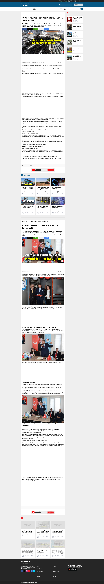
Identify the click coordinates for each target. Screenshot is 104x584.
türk (51, 507)
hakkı (40, 507)
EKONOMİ (27, 13)
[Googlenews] (31, 571)
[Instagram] (27, 571)
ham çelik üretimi (26, 165)
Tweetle (31, 28)
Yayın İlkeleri (39, 568)
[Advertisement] (43, 57)
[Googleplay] (34, 571)
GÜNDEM (27, 221)
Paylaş (25, 28)
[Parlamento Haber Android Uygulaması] (72, 570)
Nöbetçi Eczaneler (56, 571)
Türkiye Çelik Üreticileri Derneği (33, 165)
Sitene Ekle (39, 573)
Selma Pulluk (49, 507)
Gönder (36, 28)
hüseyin (42, 507)
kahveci (45, 507)
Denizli (38, 507)
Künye (38, 566)
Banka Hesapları (40, 571)
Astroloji (54, 576)
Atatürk (27, 507)
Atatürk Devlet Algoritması (32, 507)
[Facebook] (22, 571)
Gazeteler (54, 568)
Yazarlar (54, 566)
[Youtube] (29, 571)
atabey (24, 507)
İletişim (38, 576)
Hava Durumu (55, 573)
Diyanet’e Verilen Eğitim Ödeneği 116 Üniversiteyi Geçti (39, 1)
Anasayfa (23, 13)
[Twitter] (24, 571)
